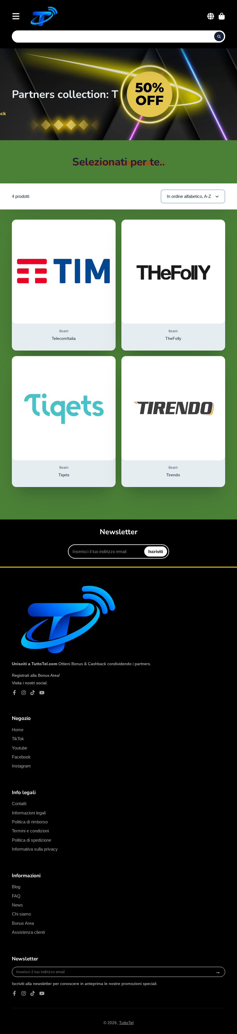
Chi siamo (21, 913)
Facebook (21, 756)
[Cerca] (219, 36)
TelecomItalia (64, 285)
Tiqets (64, 421)
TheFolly (173, 285)
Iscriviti (155, 551)
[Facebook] (14, 692)
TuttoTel (126, 1022)
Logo (43, 16)
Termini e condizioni (30, 830)
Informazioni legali (29, 812)
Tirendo (173, 421)
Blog (16, 886)
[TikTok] (32, 692)
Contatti (19, 803)
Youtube (19, 747)
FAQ (16, 895)
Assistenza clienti (28, 932)
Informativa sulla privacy (35, 849)
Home (17, 729)
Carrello (221, 16)
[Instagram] (23, 692)
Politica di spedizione (31, 840)
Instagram (21, 765)
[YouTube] (42, 692)
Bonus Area (23, 923)
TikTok (18, 738)
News (17, 904)
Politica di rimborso (30, 821)
